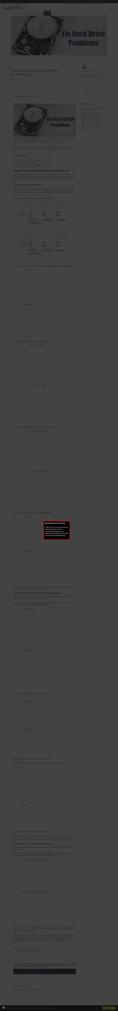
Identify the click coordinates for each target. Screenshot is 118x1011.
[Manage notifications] (3, 1007)
